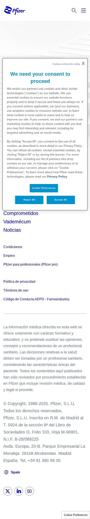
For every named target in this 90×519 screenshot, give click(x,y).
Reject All (29, 200)
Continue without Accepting (68, 63)
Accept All (60, 200)
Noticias (12, 230)
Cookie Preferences (76, 514)
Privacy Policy (57, 176)
